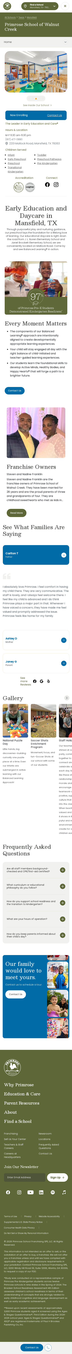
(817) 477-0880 (13, 139)
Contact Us (32, 1347)
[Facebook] (47, 184)
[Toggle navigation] (65, 6)
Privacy (27, 1216)
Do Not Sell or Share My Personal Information (26, 1233)
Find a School (18, 1121)
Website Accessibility (49, 1216)
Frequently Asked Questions (49, 1146)
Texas (21, 17)
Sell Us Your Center (15, 1139)
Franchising (11, 1133)
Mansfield (32, 17)
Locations (44, 1139)
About (10, 1112)
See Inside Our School (36, 105)
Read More (16, 513)
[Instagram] (56, 184)
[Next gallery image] (66, 697)
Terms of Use (10, 1216)
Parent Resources (21, 1103)
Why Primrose (19, 1084)
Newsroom (45, 1133)
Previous (2, 71)
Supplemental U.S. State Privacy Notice (23, 1222)
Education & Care (22, 1093)
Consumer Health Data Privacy (19, 1227)
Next (69, 71)
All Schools (10, 17)
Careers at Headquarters (12, 1155)
